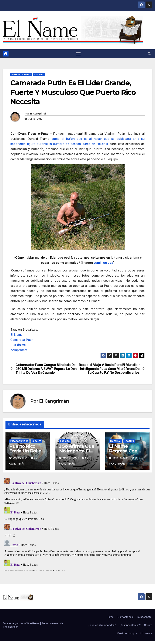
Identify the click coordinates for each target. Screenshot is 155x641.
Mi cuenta (146, 633)
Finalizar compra (127, 633)
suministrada (103, 262)
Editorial (115, 441)
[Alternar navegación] (78, 53)
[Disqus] (77, 523)
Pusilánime (18, 345)
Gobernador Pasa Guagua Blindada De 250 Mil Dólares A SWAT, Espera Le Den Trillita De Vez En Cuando (46, 368)
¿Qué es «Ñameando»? (102, 624)
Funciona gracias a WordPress (21, 623)
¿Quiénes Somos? (130, 624)
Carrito (148, 624)
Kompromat (18, 350)
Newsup (54, 623)
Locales (39, 74)
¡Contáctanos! (125, 616)
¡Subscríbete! (144, 616)
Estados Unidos (19, 441)
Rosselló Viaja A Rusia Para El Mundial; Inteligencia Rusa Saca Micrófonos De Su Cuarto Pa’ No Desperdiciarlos (109, 368)
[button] (149, 54)
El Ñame (16, 334)
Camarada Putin (21, 340)
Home (110, 616)
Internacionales (21, 74)
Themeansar (10, 626)
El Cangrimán (38, 113)
